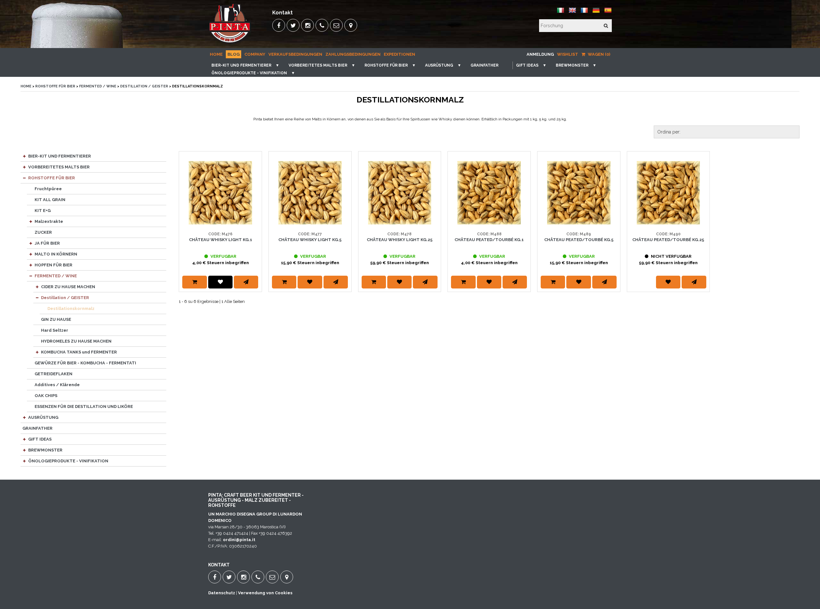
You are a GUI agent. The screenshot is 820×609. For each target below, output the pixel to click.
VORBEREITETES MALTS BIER (318, 65)
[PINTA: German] (596, 12)
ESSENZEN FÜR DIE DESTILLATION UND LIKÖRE (84, 406)
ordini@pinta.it (239, 539)
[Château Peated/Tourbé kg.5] (579, 192)
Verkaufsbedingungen (295, 54)
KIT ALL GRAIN (50, 199)
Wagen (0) (598, 54)
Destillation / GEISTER (144, 86)
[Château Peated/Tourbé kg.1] (489, 192)
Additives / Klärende (57, 384)
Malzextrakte (49, 221)
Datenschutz (221, 592)
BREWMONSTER (572, 65)
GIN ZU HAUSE (56, 319)
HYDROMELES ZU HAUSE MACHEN (76, 341)
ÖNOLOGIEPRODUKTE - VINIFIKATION (249, 73)
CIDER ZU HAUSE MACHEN (68, 286)
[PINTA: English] (572, 12)
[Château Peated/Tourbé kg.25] (668, 192)
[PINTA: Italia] (560, 12)
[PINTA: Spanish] (608, 12)
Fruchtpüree (48, 188)
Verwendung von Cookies (265, 592)
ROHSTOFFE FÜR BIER (386, 65)
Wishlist (567, 54)
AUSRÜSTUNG (439, 65)
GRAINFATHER (484, 65)
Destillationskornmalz (70, 308)
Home (216, 54)
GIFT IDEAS (527, 65)
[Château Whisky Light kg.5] (310, 192)
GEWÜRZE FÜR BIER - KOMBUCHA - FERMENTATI (85, 363)
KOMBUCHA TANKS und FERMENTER (79, 352)
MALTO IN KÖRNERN (56, 254)
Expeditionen (399, 54)
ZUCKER (43, 232)
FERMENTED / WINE (97, 86)
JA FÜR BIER (47, 243)
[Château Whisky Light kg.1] (220, 192)
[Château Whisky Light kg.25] (399, 192)
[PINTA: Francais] (584, 12)
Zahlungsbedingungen (353, 54)
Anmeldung (540, 54)
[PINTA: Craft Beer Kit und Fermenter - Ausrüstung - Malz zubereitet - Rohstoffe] (230, 43)
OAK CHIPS (46, 395)
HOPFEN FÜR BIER (53, 265)
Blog (233, 54)
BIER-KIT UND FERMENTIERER (241, 65)
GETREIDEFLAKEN (53, 373)
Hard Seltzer (54, 330)
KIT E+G (43, 210)
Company (254, 54)
